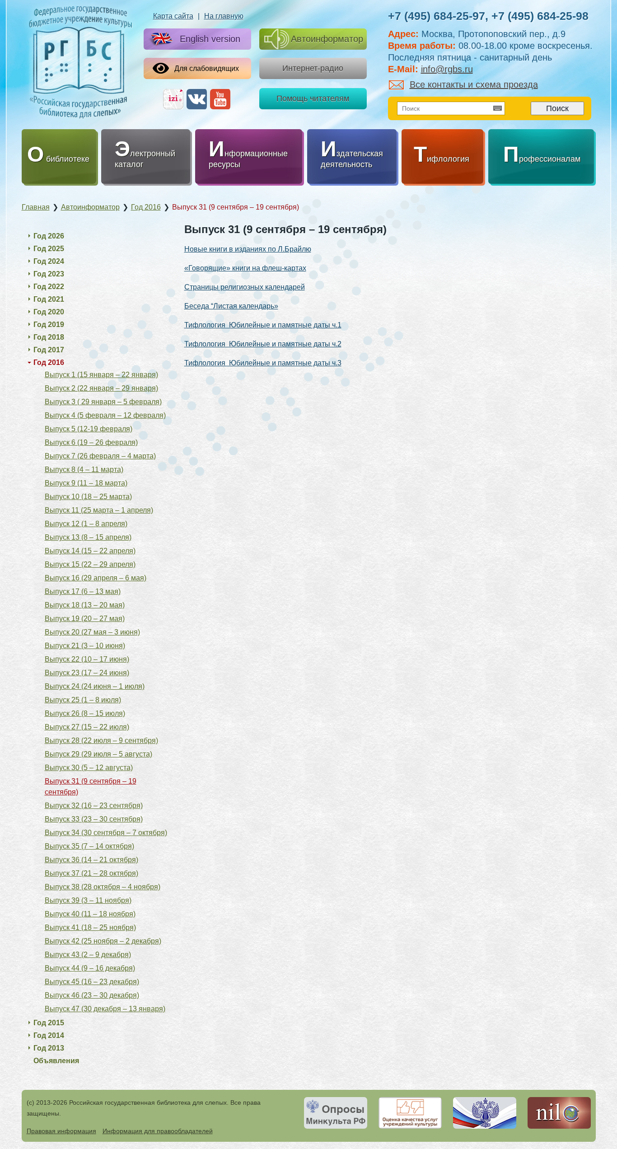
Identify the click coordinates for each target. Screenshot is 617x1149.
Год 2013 (48, 1048)
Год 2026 (48, 236)
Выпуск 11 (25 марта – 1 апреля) (99, 510)
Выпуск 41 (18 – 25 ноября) (90, 927)
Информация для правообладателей (158, 1131)
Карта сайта (173, 16)
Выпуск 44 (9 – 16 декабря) (90, 968)
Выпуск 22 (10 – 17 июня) (87, 659)
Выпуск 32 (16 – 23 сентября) (94, 805)
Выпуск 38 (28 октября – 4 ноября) (102, 887)
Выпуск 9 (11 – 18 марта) (86, 483)
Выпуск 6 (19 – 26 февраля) (91, 442)
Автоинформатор (327, 39)
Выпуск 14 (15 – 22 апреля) (90, 551)
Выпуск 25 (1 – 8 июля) (83, 700)
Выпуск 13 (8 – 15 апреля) (88, 537)
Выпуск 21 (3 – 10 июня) (85, 645)
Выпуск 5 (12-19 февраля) (88, 429)
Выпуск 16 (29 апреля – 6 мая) (95, 578)
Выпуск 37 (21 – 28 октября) (91, 873)
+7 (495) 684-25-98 (540, 15)
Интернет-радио (312, 68)
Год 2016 (48, 362)
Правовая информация (61, 1131)
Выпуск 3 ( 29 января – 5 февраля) (103, 402)
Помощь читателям (312, 98)
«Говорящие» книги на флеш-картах (245, 268)
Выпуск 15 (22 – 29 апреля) (90, 564)
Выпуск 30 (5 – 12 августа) (89, 767)
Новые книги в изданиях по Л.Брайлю (247, 249)
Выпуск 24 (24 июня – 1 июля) (95, 686)
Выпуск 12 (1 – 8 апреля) (86, 524)
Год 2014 (48, 1035)
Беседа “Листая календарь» (231, 306)
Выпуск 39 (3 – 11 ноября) (88, 900)
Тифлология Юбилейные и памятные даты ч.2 (262, 344)
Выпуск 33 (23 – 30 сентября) (94, 819)
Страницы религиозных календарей (244, 287)
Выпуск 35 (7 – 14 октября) (89, 846)
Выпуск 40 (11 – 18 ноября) (90, 914)
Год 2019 (48, 324)
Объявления (56, 1061)
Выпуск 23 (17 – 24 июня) (87, 673)
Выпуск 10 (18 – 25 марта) (88, 496)
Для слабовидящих (206, 68)
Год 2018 (48, 337)
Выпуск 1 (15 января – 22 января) (101, 374)
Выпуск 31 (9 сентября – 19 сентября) (90, 786)
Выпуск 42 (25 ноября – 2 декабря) (103, 941)
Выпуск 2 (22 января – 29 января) (101, 388)
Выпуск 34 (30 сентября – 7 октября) (106, 832)
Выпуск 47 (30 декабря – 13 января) (105, 1009)
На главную (223, 16)
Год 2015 (48, 1023)
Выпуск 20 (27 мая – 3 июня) (92, 632)
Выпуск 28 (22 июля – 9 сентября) (101, 740)
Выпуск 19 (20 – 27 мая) (85, 618)
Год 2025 (48, 248)
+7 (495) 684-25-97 (436, 15)
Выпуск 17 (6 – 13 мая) (83, 591)
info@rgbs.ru (447, 69)
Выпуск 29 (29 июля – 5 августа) (98, 754)
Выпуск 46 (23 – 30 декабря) (92, 995)
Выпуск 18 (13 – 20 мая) (85, 605)
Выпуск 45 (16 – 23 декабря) (92, 982)
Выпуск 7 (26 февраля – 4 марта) (100, 456)
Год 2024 (48, 261)
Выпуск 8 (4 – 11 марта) (84, 469)
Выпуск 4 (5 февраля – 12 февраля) (105, 415)
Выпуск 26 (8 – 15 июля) (85, 713)
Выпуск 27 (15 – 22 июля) (87, 727)
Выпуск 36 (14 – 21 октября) (91, 860)
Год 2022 (48, 286)
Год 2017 (48, 350)
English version (210, 39)
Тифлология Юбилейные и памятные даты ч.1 (262, 325)
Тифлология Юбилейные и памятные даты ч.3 (262, 363)
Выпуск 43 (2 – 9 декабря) (88, 954)
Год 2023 (48, 274)
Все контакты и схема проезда (474, 84)
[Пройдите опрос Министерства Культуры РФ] (335, 1113)
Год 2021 (48, 299)
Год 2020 (48, 312)
